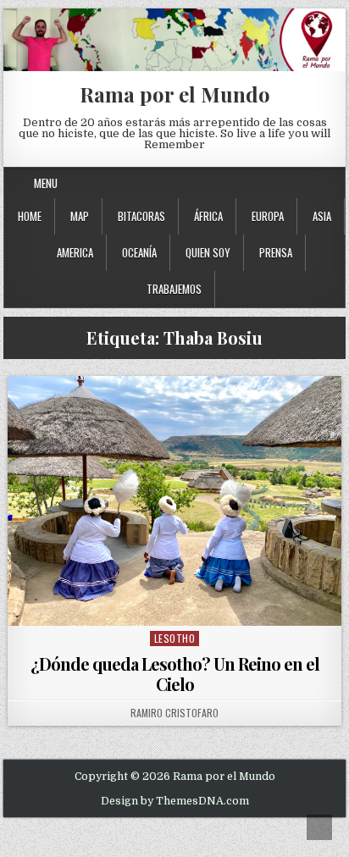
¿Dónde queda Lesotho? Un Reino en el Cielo (174, 673)
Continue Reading (179, 604)
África (208, 215)
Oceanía (139, 252)
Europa (268, 215)
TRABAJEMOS (174, 288)
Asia (322, 215)
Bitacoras (141, 215)
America (75, 252)
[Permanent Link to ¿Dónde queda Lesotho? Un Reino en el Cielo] (174, 501)
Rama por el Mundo (175, 94)
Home (30, 215)
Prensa (275, 252)
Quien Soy (208, 252)
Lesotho (175, 638)
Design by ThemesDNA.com (175, 801)
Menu (46, 182)
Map (79, 215)
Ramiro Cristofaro (174, 713)
